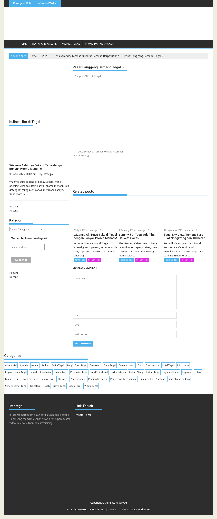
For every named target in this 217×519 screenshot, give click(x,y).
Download (95, 365)
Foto (140, 365)
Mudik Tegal (48, 378)
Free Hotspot (152, 365)
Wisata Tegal (91, 385)
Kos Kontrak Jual (99, 372)
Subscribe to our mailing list (29, 238)
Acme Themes (141, 509)
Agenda (24, 365)
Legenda (186, 372)
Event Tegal (110, 365)
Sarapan (160, 378)
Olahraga (62, 378)
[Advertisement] (146, 26)
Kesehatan (46, 372)
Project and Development (123, 378)
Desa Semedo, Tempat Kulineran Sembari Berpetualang (99, 153)
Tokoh (46, 385)
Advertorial (11, 365)
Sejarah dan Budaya (179, 378)
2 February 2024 (127, 230)
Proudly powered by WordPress (86, 509)
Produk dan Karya (97, 378)
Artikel (45, 365)
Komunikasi (61, 372)
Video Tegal (75, 385)
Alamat (34, 365)
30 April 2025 (80, 230)
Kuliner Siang (136, 372)
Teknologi (35, 385)
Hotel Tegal (168, 365)
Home (23, 43)
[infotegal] (12, 44)
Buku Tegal (80, 365)
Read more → (17, 194)
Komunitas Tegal (78, 372)
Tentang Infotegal (44, 43)
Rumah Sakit (146, 378)
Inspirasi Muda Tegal (16, 372)
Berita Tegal (80, 259)
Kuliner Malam (118, 372)
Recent (13, 210)
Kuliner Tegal (71, 43)
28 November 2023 (173, 230)
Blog (69, 365)
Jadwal (33, 372)
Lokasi (198, 372)
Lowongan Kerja (30, 378)
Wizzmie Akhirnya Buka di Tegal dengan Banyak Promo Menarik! (36, 167)
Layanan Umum (171, 372)
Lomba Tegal (11, 378)
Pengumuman (78, 378)
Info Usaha (183, 365)
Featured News (126, 259)
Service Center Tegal (15, 385)
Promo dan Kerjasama (99, 43)
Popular (13, 206)
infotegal (96, 76)
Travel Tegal (59, 385)
